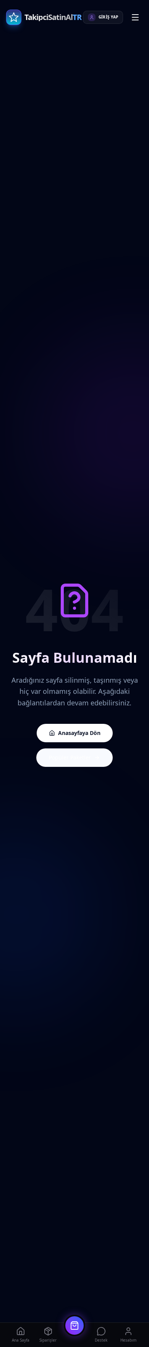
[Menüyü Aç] (135, 17)
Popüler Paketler (70, 757)
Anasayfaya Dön (79, 733)
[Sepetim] (74, 1325)
